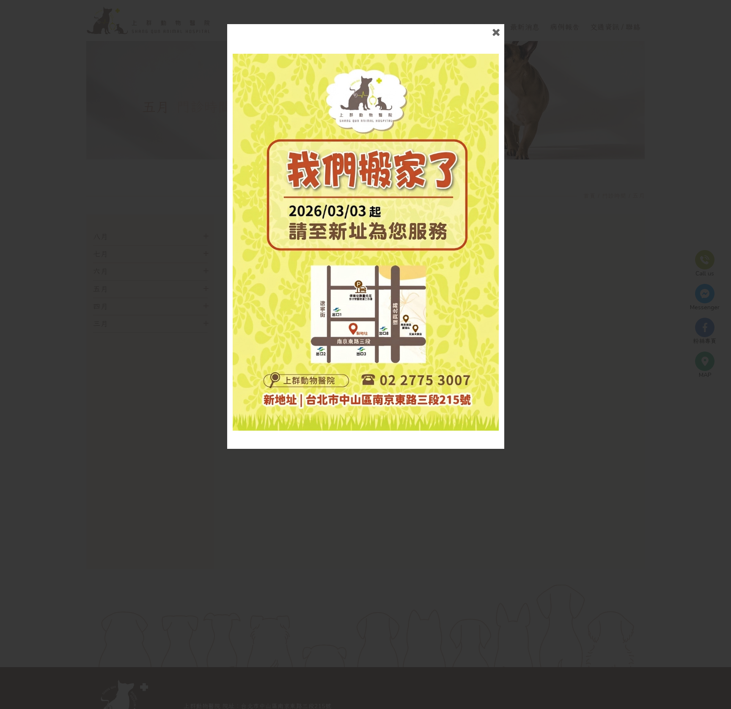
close (496, 32)
